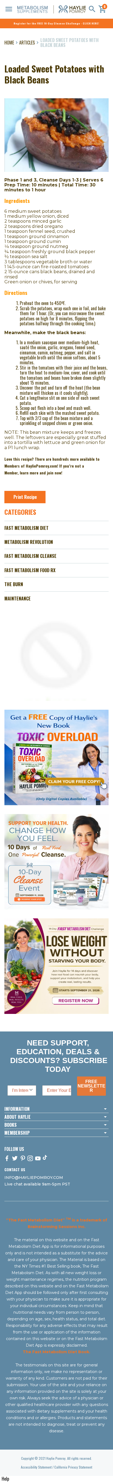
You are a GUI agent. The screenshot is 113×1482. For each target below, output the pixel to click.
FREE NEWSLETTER (91, 1086)
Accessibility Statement (36, 1467)
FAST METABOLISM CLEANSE (30, 556)
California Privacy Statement (73, 1467)
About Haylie (17, 1117)
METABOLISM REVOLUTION (28, 542)
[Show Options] (31, 1090)
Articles (27, 42)
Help (5, 1478)
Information (17, 1109)
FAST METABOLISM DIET (26, 528)
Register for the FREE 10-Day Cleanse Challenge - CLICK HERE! (56, 23)
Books (10, 1125)
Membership (17, 1132)
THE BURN (13, 584)
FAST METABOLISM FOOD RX (29, 570)
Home (9, 42)
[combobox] (20, 1090)
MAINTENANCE (17, 598)
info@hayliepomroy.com (33, 1177)
